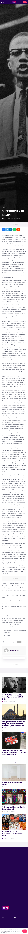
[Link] (14, 2)
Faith (2, 914)
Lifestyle (15, 914)
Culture (3, 917)
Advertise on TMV (14, 224)
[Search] (3, 2)
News (15, 917)
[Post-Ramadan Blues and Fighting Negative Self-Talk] (14, 801)
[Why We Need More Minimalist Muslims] (14, 776)
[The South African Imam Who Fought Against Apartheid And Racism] (14, 689)
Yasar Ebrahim (7, 218)
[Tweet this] (7, 229)
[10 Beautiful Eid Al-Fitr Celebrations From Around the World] (14, 826)
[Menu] (1, 2)
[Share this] (3, 229)
